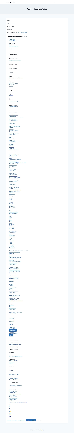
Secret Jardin (11, 147)
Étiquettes (11, 303)
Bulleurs (10, 256)
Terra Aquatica (12, 245)
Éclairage (12, 352)
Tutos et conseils (12, 313)
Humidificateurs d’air (13, 176)
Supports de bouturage (13, 130)
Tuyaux (10, 121)
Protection (11, 95)
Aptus (10, 214)
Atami (10, 216)
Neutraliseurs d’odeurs (13, 178)
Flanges (10, 171)
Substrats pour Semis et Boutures (16, 300)
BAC (10, 218)
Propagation (11, 148)
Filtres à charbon (12, 169)
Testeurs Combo (12, 272)
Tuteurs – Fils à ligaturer (14, 108)
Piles (10, 306)
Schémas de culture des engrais (15, 312)
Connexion (24, 420)
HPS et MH (11, 192)
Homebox (11, 145)
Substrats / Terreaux (14, 377)
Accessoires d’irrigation (13, 115)
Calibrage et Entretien (13, 267)
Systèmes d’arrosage (13, 120)
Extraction (11, 285)
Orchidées (11, 86)
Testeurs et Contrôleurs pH (14, 271)
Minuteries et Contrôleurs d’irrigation (16, 117)
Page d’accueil (12, 39)
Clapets (10, 158)
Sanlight (10, 205)
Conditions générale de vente (15, 393)
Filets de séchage (12, 286)
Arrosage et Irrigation (14, 340)
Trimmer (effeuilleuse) (13, 291)
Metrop (10, 238)
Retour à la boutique (31, 420)
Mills (10, 239)
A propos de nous (12, 392)
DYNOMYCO (11, 227)
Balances (11, 284)
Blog (11, 48)
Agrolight (11, 196)
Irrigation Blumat (12, 116)
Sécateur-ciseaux (12, 308)
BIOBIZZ (10, 220)
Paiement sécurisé (13, 389)
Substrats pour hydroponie (14, 252)
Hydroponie (12, 359)
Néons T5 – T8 (12, 194)
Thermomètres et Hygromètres (15, 180)
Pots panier (11, 279)
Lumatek (11, 202)
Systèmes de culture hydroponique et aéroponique (19, 250)
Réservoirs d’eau (12, 119)
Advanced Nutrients (13, 213)
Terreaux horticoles (13, 299)
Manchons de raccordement (14, 177)
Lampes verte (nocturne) (14, 187)
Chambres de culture (14, 346)
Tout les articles (12, 123)
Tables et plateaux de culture (15, 257)
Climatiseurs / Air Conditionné (15, 159)
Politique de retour (13, 396)
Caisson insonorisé (13, 155)
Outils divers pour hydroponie (15, 261)
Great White (11, 228)
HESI (10, 234)
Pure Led (11, 203)
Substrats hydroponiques (14, 298)
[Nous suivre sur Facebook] (9, 405)
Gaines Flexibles (12, 173)
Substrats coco (12, 296)
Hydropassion (12, 235)
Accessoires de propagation (14, 126)
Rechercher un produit (13, 46)
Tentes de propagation (13, 133)
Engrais (11, 355)
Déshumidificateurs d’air (14, 163)
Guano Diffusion (12, 232)
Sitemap (42, 429)
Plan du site (11, 400)
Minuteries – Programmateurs (15, 189)
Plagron (10, 242)
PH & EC (11, 366)
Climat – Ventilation (14, 349)
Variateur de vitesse (13, 181)
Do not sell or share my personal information (18, 402)
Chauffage (11, 156)
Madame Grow (12, 236)
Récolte (11, 372)
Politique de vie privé (13, 398)
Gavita (10, 199)
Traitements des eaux (13, 106)
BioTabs (10, 223)
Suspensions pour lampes (14, 191)
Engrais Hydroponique (13, 258)
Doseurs (10, 210)
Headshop (11, 288)
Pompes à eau (12, 254)
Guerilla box (11, 144)
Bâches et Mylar (12, 138)
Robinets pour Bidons (13, 212)
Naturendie (11, 240)
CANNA (10, 225)
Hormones (11, 127)
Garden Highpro (12, 141)
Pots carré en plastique (13, 277)
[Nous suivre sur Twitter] (9, 407)
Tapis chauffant (12, 131)
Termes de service (13, 399)
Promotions (11, 44)
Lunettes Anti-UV (12, 188)
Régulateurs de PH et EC (14, 268)
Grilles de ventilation (13, 174)
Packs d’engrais (12, 247)
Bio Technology (12, 224)
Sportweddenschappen (59, 1)
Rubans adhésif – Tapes (14, 101)
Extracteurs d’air (12, 166)
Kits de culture (12, 84)
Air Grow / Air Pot (12, 275)
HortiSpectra (11, 200)
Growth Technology (13, 231)
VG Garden (11, 246)
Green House (11, 229)
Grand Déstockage (13, 40)
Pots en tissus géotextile (14, 278)
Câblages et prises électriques (15, 60)
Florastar (11, 198)
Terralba (10, 243)
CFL (10, 195)
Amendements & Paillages (14, 295)
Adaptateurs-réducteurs (14, 154)
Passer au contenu (11, 420)
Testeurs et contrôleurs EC (14, 270)
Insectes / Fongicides (13, 83)
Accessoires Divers (14, 382)
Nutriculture (11, 260)
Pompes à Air (11, 253)
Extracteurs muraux (13, 167)
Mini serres (11, 129)
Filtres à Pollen (12, 170)
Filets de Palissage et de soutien (15, 77)
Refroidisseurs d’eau (13, 263)
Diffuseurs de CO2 (13, 165)
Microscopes (11, 305)
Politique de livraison (13, 391)
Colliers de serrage (13, 161)
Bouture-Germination (14, 342)
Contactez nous (12, 395)
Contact (66, 1)
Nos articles (12, 43)
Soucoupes (11, 281)
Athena (10, 137)
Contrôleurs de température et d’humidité (17, 162)
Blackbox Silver (12, 140)
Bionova (10, 221)
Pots (11, 368)
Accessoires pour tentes (14, 149)
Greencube (11, 142)
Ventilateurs (11, 182)
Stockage (11, 289)
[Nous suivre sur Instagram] (9, 408)
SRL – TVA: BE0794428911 (22, 32)
